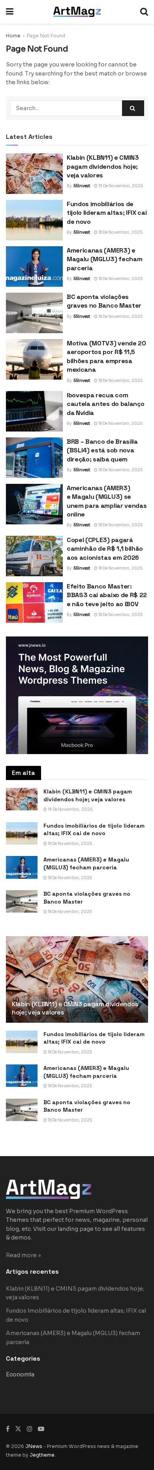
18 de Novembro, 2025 (120, 232)
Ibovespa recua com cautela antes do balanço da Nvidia (105, 404)
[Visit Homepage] (77, 12)
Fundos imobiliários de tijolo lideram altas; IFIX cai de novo (106, 213)
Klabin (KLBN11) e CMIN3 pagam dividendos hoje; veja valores (103, 166)
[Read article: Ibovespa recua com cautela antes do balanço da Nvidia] (34, 411)
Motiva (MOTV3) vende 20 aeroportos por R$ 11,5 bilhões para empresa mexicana (106, 356)
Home (13, 36)
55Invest (81, 185)
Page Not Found (46, 36)
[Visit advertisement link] (77, 695)
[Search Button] (144, 12)
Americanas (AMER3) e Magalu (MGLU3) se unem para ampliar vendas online (106, 501)
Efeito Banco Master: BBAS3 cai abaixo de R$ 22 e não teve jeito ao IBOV (107, 595)
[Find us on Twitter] (18, 1428)
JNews (33, 1446)
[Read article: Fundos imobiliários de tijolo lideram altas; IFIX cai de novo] (34, 220)
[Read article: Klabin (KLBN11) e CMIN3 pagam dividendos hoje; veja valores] (34, 173)
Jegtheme (42, 1455)
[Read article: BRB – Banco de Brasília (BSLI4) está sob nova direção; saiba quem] (34, 457)
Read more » (23, 1255)
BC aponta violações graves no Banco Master (104, 301)
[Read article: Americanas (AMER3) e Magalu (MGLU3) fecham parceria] (34, 266)
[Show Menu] (9, 12)
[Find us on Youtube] (41, 1428)
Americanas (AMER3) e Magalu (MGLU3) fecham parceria (104, 259)
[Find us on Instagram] (29, 1428)
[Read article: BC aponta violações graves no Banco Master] (34, 313)
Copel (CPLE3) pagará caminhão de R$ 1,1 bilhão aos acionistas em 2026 (105, 549)
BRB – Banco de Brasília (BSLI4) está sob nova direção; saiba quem (102, 450)
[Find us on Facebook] (7, 1428)
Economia (20, 1374)
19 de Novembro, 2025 (120, 185)
